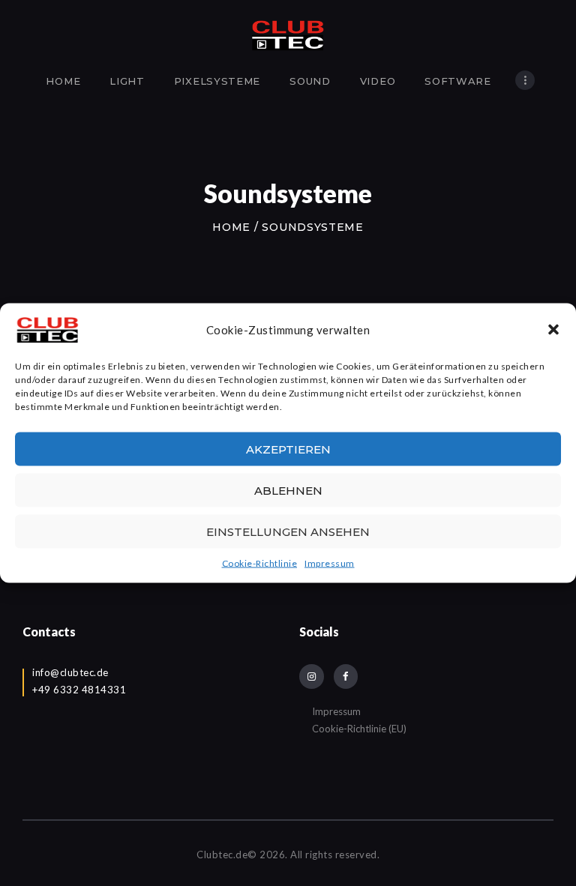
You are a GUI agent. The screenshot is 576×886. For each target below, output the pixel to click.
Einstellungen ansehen (288, 531)
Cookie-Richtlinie (260, 563)
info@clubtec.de (70, 672)
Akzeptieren (288, 449)
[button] (553, 329)
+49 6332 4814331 (79, 690)
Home (231, 227)
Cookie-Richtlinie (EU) (359, 729)
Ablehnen (288, 490)
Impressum (329, 563)
